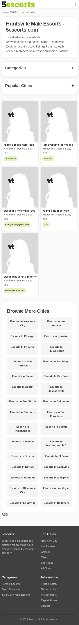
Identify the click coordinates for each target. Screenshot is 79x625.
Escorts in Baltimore (56, 502)
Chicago (46, 551)
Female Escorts (11, 583)
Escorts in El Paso (56, 456)
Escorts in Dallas (22, 376)
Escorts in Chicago (23, 336)
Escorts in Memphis (56, 477)
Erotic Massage (11, 589)
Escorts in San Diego (56, 361)
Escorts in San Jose (56, 376)
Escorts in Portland (23, 477)
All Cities (46, 568)
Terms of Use (48, 589)
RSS (5, 514)
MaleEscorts (16, 12)
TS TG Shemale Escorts (16, 594)
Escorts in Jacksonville (56, 388)
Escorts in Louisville (22, 502)
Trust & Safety (49, 583)
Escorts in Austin (22, 386)
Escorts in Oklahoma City (23, 490)
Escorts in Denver (23, 441)
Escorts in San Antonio (23, 363)
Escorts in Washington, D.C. (56, 443)
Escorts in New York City (22, 323)
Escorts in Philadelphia (56, 348)
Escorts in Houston (56, 336)
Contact (45, 605)
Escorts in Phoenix (23, 346)
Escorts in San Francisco (56, 414)
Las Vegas (47, 562)
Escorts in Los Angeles (56, 323)
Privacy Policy (49, 594)
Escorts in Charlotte (22, 412)
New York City (49, 540)
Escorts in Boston (22, 456)
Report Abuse (49, 600)
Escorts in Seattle (56, 426)
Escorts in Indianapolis (22, 428)
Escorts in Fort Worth (22, 401)
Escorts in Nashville (56, 466)
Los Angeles (48, 546)
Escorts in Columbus (56, 401)
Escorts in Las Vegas (56, 488)
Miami (44, 557)
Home (5, 12)
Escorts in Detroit (23, 466)
